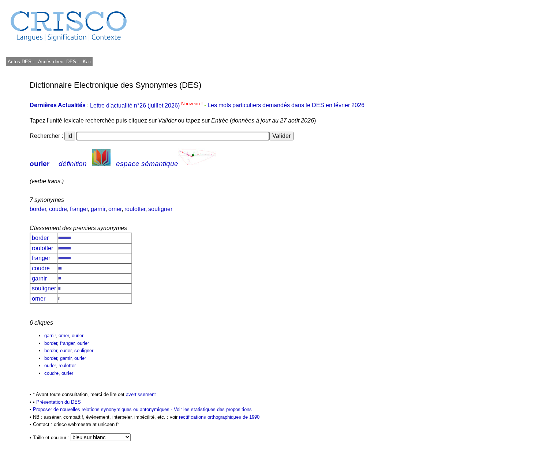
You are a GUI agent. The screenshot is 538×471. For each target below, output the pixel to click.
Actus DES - (21, 61)
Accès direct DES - (58, 61)
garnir (98, 209)
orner (115, 209)
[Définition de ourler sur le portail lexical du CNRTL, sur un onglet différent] (101, 163)
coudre (58, 209)
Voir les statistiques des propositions (213, 409)
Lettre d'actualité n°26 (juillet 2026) (147, 105)
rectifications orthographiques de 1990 (219, 417)
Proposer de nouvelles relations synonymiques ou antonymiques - (103, 409)
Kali (87, 61)
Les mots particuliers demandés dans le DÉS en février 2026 (286, 105)
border (38, 209)
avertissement (141, 394)
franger (79, 209)
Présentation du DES (58, 402)
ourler (39, 163)
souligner (160, 209)
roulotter (134, 209)
